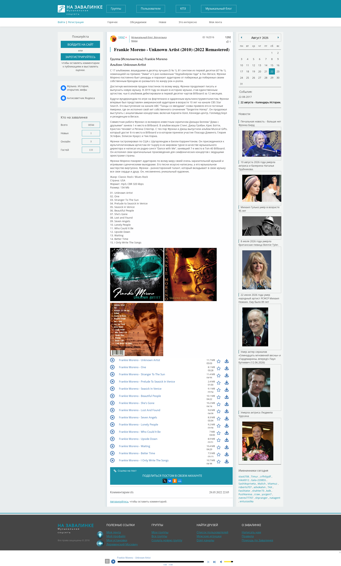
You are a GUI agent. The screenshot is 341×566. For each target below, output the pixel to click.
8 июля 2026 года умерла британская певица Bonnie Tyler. (259, 243)
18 (247, 71)
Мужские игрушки (209, 536)
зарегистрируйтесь (80, 57)
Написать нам (251, 532)
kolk (268, 490)
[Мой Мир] (180, 481)
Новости (244, 114)
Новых (65, 133)
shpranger (261, 497)
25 (247, 77)
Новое (162, 21)
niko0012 (244, 480)
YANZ (121, 37)
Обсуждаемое (138, 21)
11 (247, 65)
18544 (91, 125)
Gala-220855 (258, 480)
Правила (248, 536)
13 (259, 65)
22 (271, 71)
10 (241, 65)
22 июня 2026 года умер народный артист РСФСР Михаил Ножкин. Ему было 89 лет (259, 298)
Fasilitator (244, 490)
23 (278, 71)
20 (259, 71)
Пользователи (151, 8)
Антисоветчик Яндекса (81, 98)
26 (253, 77)
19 (253, 71)
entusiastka (246, 501)
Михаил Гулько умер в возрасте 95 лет (259, 208)
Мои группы (159, 532)
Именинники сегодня (253, 470)
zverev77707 (246, 497)
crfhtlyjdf (265, 476)
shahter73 (258, 490)
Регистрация (76, 22)
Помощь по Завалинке (257, 540)
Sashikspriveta (247, 483)
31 (241, 84)
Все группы (159, 536)
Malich (262, 483)
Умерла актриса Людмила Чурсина (256, 414)
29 (271, 77)
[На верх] (100, 535)
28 (265, 77)
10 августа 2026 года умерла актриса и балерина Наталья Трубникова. (257, 165)
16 (278, 65)
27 (259, 77)
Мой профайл (115, 536)
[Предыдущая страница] (100, 543)
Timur (254, 476)
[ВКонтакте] (170, 481)
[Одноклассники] (175, 481)
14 (265, 65)
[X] (165, 481)
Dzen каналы (205, 540)
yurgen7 (267, 494)
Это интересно (188, 21)
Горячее (112, 21)
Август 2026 (259, 37)
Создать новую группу (166, 540)
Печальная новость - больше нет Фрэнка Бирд (260, 123)
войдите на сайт (80, 44)
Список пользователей (212, 532)
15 (271, 65)
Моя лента (215, 21)
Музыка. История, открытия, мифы (78, 87)
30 (278, 77)
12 (253, 65)
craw (257, 494)
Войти (61, 22)
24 (241, 77)
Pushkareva (246, 494)
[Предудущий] (278, 37)
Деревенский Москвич (122, 544)
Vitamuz (272, 483)
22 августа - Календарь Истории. (261, 102)
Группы (116, 8)
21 (265, 71)
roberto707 (245, 487)
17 (241, 71)
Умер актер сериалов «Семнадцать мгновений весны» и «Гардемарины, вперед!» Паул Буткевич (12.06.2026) (260, 357)
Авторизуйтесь (119, 501)
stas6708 (244, 476)
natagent (275, 497)
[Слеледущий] (241, 37)
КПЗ (183, 8)
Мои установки (116, 540)
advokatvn (260, 487)
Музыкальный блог (218, 8)
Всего (64, 125)
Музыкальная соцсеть (85, 8)
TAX (270, 487)
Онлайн (65, 141)
